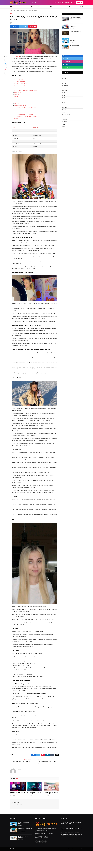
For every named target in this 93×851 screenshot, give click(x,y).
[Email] (5, 73)
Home (55, 2)
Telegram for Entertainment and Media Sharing (76, 40)
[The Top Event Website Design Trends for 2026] (65, 26)
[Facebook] (5, 60)
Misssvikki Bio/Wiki (18, 79)
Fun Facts (16, 103)
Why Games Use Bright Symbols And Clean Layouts (17, 793)
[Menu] (11, 7)
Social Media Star (66, 114)
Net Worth (16, 101)
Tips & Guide (65, 121)
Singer (63, 112)
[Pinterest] (5, 69)
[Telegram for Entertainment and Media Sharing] (65, 40)
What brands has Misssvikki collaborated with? (27, 112)
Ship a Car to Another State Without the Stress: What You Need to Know (76, 19)
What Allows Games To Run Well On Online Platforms (34, 793)
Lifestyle (52, 6)
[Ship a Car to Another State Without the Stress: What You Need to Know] (65, 19)
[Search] (80, 6)
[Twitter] (5, 63)
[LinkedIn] (5, 66)
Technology (59, 6)
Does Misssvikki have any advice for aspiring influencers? (29, 110)
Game (63, 95)
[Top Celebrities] (18, 2)
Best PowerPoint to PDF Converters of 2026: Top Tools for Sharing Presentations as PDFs (76, 47)
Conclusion (16, 118)
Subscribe (79, 2)
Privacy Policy (60, 2)
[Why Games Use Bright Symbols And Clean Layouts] (18, 786)
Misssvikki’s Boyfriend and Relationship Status (24, 88)
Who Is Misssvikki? (21, 81)
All (11, 13)
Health (40, 6)
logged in (19, 804)
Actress (64, 78)
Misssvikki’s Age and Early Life (21, 83)
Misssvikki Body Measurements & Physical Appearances (26, 90)
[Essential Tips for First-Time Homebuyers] (13, 838)
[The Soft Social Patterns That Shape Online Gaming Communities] (65, 33)
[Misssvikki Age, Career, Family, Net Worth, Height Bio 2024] (34, 41)
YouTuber (64, 126)
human (15, 22)
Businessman (65, 85)
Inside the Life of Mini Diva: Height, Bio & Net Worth (22, 762)
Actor (63, 76)
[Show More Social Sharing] (39, 26)
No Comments (28, 22)
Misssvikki (35, 130)
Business (33, 6)
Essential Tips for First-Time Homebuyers (23, 837)
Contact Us (67, 2)
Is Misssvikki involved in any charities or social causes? (28, 116)
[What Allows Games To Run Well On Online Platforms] (34, 786)
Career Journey (17, 92)
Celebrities (21, 6)
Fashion (45, 6)
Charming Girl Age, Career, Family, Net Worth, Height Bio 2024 (47, 762)
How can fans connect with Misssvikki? (25, 114)
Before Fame (17, 94)
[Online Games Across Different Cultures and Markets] (51, 786)
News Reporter (65, 107)
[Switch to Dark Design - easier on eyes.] (82, 6)
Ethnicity (16, 96)
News (28, 6)
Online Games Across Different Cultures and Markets (51, 793)
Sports (65, 6)
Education (64, 90)
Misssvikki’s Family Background (21, 85)
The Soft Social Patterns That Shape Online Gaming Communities (75, 33)
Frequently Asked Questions (20, 105)
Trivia (15, 99)
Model (63, 102)
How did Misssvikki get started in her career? (26, 107)
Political (64, 109)
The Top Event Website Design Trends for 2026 (76, 26)
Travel (70, 6)
